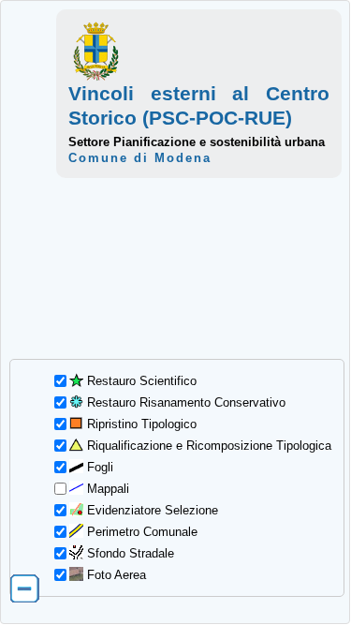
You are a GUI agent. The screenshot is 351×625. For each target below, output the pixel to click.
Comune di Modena (140, 158)
